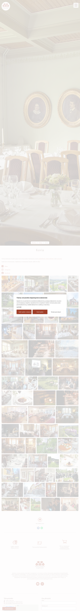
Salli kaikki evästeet (25, 312)
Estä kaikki (40, 312)
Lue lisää (19, 307)
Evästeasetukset (56, 312)
